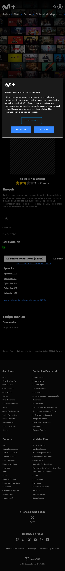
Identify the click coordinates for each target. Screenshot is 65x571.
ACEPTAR (44, 130)
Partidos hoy (7, 494)
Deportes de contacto (11, 483)
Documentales (8, 422)
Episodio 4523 (10, 293)
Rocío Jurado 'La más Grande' (44, 407)
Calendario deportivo (49, 14)
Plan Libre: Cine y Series (42, 472)
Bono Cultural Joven (40, 487)
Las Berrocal (37, 404)
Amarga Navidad (39, 388)
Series (6, 14)
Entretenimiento (9, 426)
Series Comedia (8, 419)
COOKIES (55, 549)
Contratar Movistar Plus (42, 464)
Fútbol (28, 14)
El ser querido (38, 377)
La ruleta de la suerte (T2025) (24, 258)
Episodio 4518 (10, 283)
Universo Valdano (9, 464)
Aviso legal (32, 549)
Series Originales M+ (10, 411)
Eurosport (6, 487)
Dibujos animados (39, 419)
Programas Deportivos (41, 422)
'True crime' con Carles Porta (44, 411)
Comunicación (38, 498)
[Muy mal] (17, 183)
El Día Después (8, 460)
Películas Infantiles (10, 404)
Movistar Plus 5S (39, 430)
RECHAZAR (21, 130)
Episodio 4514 (10, 273)
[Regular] (24, 183)
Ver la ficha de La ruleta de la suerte (33, 263)
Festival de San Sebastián (42, 415)
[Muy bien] (32, 183)
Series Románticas (9, 415)
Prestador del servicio (15, 549)
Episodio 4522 (10, 288)
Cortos (5, 396)
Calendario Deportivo (11, 490)
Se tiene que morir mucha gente (45, 396)
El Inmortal (36, 392)
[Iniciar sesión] (60, 6)
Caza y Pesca (37, 426)
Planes (35, 475)
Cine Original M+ (9, 381)
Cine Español (7, 385)
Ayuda (32, 522)
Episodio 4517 (10, 278)
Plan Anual (36, 483)
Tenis (4, 472)
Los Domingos (38, 385)
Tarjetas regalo (38, 494)
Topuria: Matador (9, 479)
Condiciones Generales (42, 457)
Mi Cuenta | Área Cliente (42, 453)
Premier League (9, 457)
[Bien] (28, 183)
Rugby (4, 475)
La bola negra (38, 381)
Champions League (10, 449)
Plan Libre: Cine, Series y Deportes (46, 468)
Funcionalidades (39, 449)
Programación (8, 498)
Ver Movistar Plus (39, 445)
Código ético (37, 460)
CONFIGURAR (31, 120)
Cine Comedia (8, 388)
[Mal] (21, 183)
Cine (16, 14)
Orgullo (5, 430)
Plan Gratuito (37, 479)
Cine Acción (7, 392)
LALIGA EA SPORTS (9, 453)
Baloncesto (6, 468)
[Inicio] (9, 7)
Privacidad (44, 549)
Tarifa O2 (36, 490)
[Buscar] (54, 6)
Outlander (36, 400)
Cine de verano (8, 400)
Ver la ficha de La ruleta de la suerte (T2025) (25, 300)
